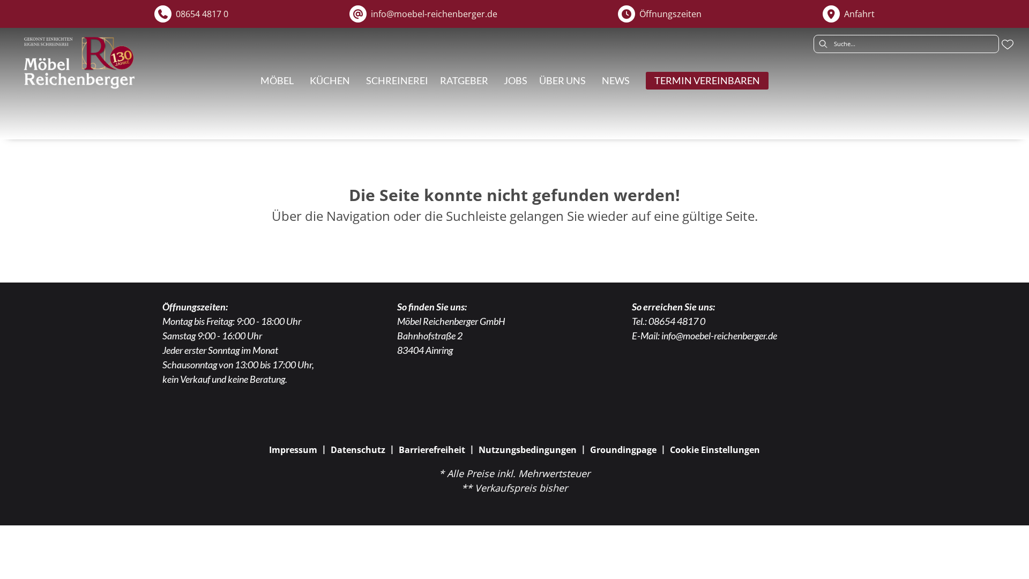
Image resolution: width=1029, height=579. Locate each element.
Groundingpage (623, 450)
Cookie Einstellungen (715, 450)
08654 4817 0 (676, 321)
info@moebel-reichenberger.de (719, 336)
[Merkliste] (1007, 44)
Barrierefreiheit (432, 450)
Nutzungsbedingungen (528, 450)
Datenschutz (358, 450)
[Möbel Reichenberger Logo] (78, 63)
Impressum (293, 450)
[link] (277, 80)
